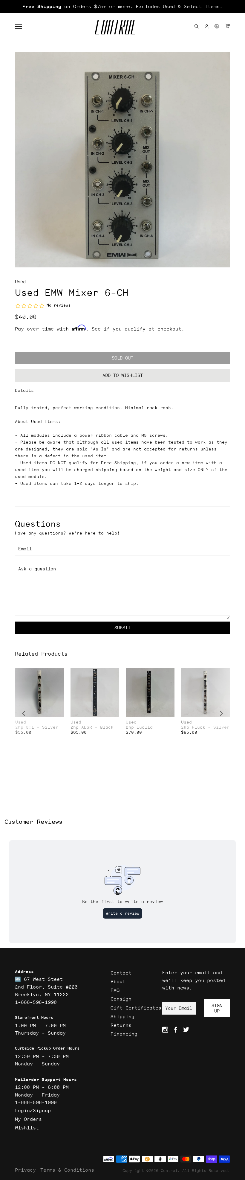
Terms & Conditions (67, 1170)
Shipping (122, 1016)
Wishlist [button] (27, 1128)
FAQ (115, 990)
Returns (121, 1025)
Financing (124, 1034)
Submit (122, 628)
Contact (121, 973)
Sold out (122, 358)
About (118, 981)
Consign (121, 999)
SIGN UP (217, 1008)
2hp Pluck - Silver (205, 727)
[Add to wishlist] (59, 673)
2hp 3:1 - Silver (36, 727)
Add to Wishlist (122, 375)
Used (20, 281)
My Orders (28, 1119)
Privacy (25, 1170)
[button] (21, 26)
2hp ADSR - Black (92, 727)
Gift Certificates (136, 1008)
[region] (122, 6)
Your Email (178, 1008)
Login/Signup (33, 1110)
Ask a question (37, 569)
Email (25, 549)
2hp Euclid (139, 727)
